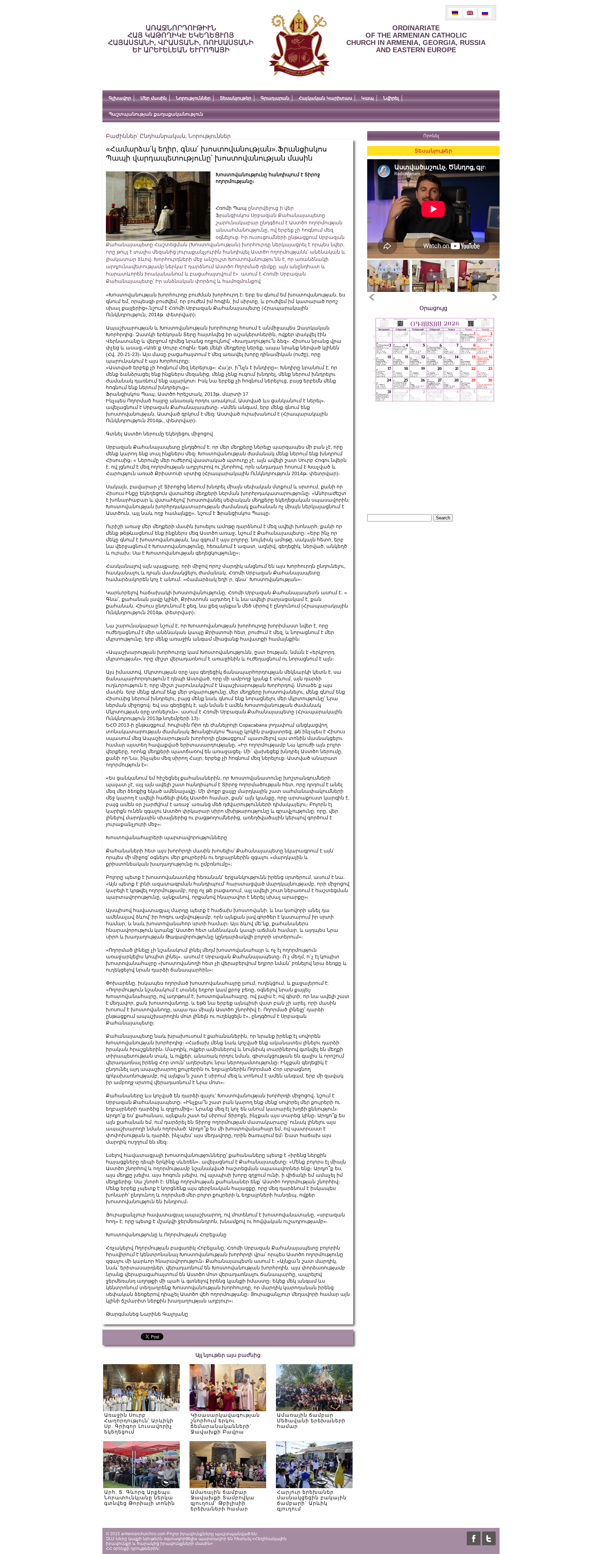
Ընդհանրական (162, 136)
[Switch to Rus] (485, 12)
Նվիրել (391, 98)
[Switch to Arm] (455, 12)
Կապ (367, 98)
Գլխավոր (120, 98)
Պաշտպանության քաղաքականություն (156, 114)
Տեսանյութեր (235, 98)
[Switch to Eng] (470, 12)
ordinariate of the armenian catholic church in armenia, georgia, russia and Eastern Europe (416, 39)
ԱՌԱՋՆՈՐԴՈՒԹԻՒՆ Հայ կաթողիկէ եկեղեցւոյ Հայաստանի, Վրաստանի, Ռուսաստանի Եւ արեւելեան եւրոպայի (181, 39)
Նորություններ (193, 98)
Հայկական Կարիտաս (325, 98)
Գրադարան (275, 98)
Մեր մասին (153, 98)
